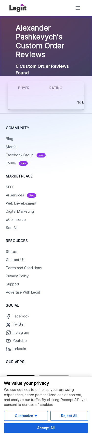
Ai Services (20, 195)
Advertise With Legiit (23, 292)
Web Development (21, 203)
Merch (11, 147)
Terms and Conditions (24, 268)
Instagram (21, 332)
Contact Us (15, 260)
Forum (16, 163)
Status (11, 252)
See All (11, 228)
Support (12, 284)
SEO (9, 187)
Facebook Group (25, 155)
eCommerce (16, 220)
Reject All (69, 416)
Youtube (20, 341)
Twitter (19, 324)
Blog (9, 139)
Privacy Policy (17, 276)
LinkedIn (19, 349)
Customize (24, 416)
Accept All (46, 428)
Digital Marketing (20, 211)
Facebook (21, 316)
